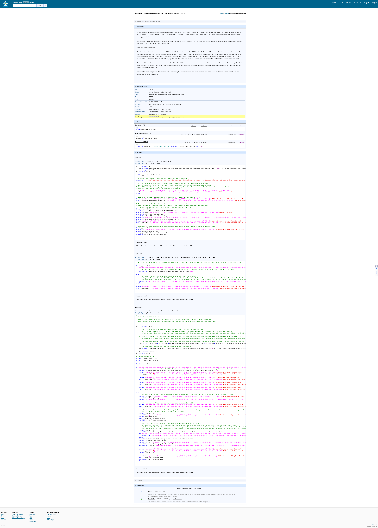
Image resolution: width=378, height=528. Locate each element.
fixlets (193, 126)
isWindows (139, 133)
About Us (32, 514)
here (151, 161)
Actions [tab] (139, 152)
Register (367, 3)
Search (3, 514)
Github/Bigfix (50, 520)
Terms (31, 520)
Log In (374, 3)
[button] (40, 5)
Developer (357, 3)
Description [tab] (140, 27)
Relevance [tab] (140, 122)
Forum (341, 3)
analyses (204, 126)
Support (49, 516)
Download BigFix (51, 514)
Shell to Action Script (18, 518)
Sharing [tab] (139, 480)
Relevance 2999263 (141, 142)
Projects (348, 3)
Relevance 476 (140, 125)
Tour (31, 516)
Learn (334, 3)
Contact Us (33, 521)
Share (3, 516)
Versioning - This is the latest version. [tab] (149, 21)
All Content (374, 524)
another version (177, 499)
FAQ (31, 518)
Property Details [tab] (142, 86)
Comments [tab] (140, 486)
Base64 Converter (17, 516)
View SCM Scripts (17, 514)
